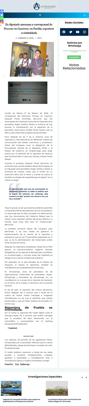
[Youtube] (77, 32)
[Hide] (0, 25)
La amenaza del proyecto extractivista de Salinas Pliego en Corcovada (64, 400)
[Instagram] (1, 22)
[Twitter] (1, 15)
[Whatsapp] (1, 18)
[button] (40, 14)
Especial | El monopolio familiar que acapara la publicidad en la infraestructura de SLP (21, 400)
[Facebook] (1, 11)
